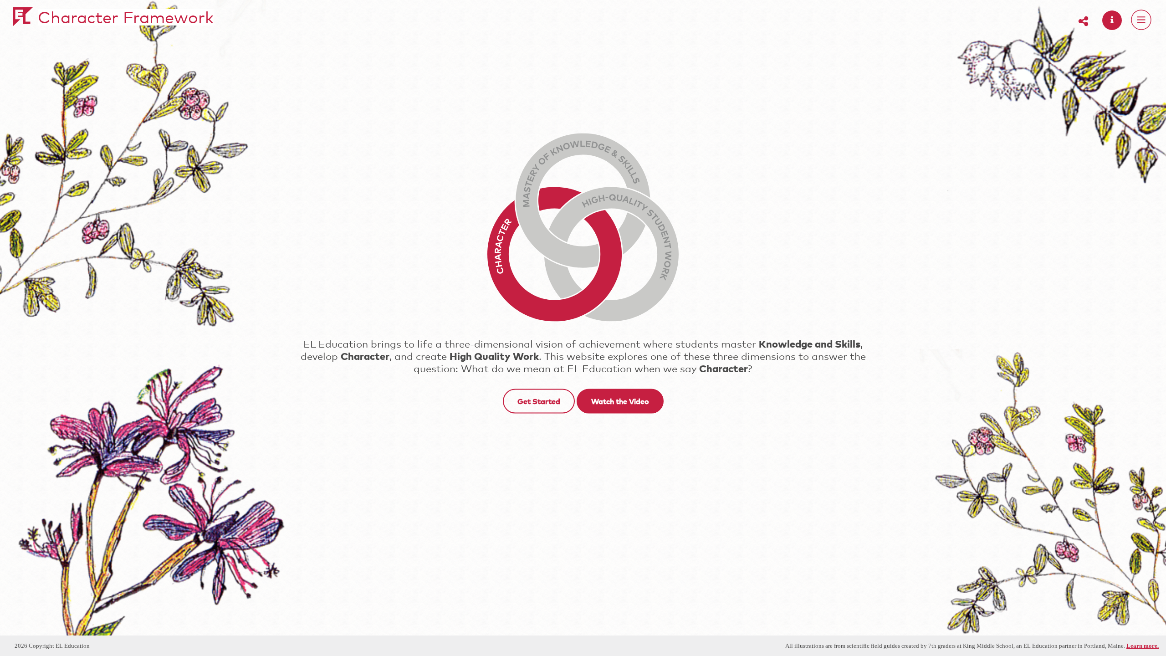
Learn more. (1142, 645)
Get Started (538, 400)
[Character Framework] (23, 20)
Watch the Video (620, 400)
